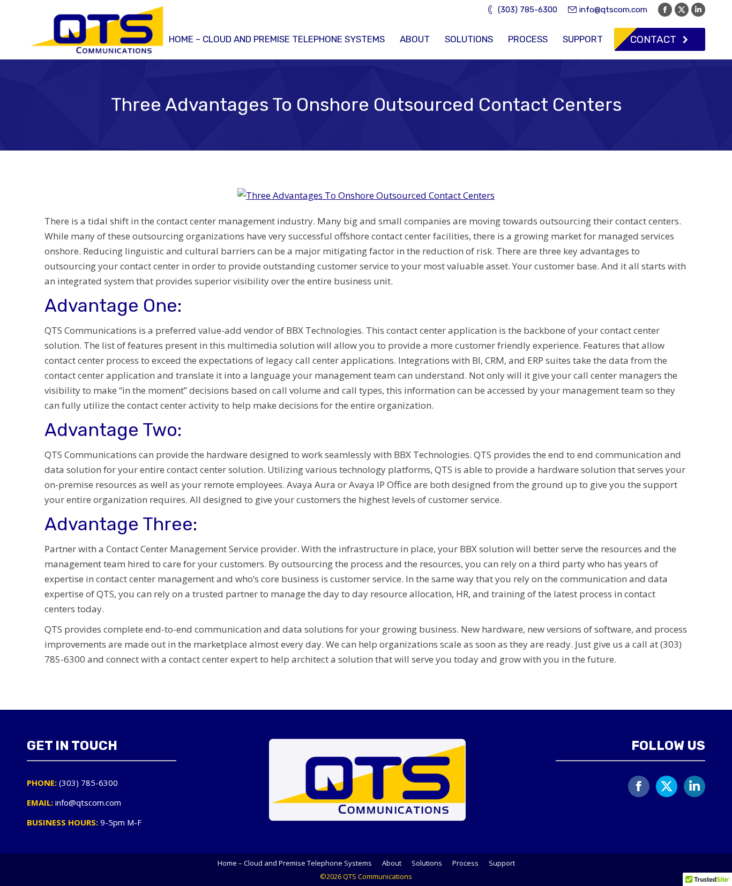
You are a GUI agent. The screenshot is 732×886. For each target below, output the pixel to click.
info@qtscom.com (613, 9)
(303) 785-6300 (527, 9)
